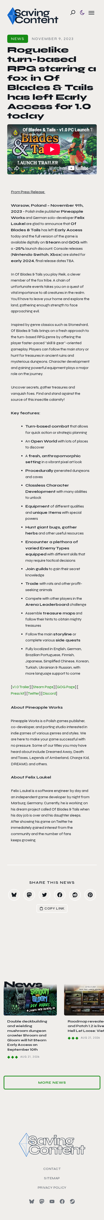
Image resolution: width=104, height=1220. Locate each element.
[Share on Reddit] (75, 895)
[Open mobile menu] (91, 12)
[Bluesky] (32, 1201)
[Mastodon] (42, 1201)
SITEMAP (52, 1178)
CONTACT (52, 1169)
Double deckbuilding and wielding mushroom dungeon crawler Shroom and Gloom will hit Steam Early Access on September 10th (27, 1035)
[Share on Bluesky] (14, 895)
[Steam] (72, 1201)
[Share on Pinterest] (90, 895)
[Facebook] (62, 1201)
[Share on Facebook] (60, 895)
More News (52, 1083)
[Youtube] (52, 1201)
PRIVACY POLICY (52, 1188)
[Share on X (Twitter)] (44, 895)
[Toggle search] (72, 12)
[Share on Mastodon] (29, 895)
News (17, 38)
